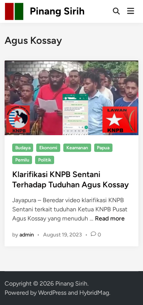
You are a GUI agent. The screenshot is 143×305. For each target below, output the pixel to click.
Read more (110, 218)
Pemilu (22, 160)
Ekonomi (48, 147)
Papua (103, 147)
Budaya (23, 147)
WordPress (52, 292)
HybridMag (94, 292)
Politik (44, 160)
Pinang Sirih (57, 11)
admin (26, 235)
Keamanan (77, 147)
